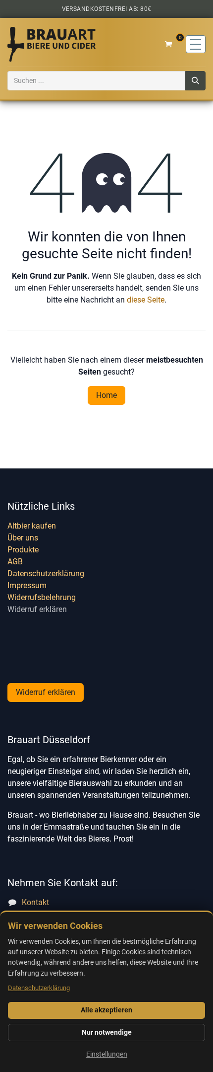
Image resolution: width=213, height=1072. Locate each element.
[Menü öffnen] (196, 44)
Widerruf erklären (37, 609)
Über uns (22, 537)
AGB (15, 561)
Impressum (27, 585)
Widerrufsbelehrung (41, 597)
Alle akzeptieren (106, 1010)
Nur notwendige (107, 1032)
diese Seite (145, 300)
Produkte (23, 549)
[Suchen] (195, 80)
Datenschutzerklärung (45, 573)
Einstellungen (106, 1054)
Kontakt (35, 902)
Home (106, 395)
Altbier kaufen (31, 526)
